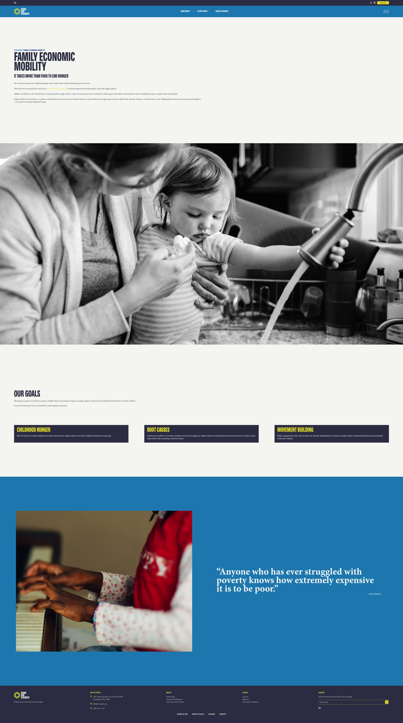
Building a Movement (222, 11)
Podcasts (245, 699)
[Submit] (386, 702)
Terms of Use (182, 714)
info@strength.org (100, 703)
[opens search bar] (371, 2)
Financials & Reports (174, 699)
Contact (222, 714)
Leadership (170, 696)
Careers (245, 696)
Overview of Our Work (175, 702)
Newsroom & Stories (250, 702)
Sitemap (211, 714)
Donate (383, 3)
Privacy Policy (198, 714)
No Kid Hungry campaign (57, 88)
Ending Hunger (185, 11)
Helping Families (202, 11)
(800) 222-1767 (99, 708)
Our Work (18, 50)
